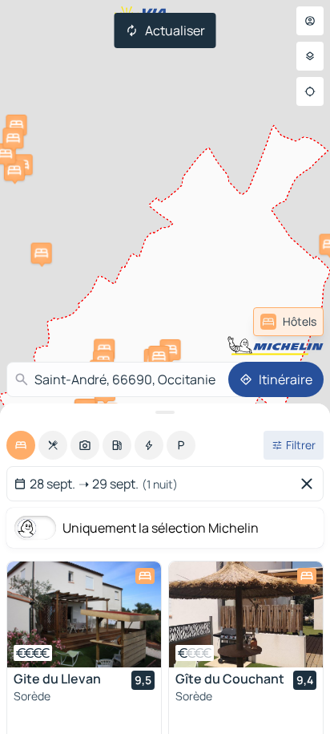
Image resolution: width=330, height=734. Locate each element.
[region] (84, 614)
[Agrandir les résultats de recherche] (165, 412)
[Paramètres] (310, 56)
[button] (104, 349)
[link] (288, 321)
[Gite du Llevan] (84, 614)
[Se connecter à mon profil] (310, 20)
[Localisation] (310, 91)
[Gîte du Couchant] (246, 614)
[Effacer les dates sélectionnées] (310, 483)
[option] (20, 445)
